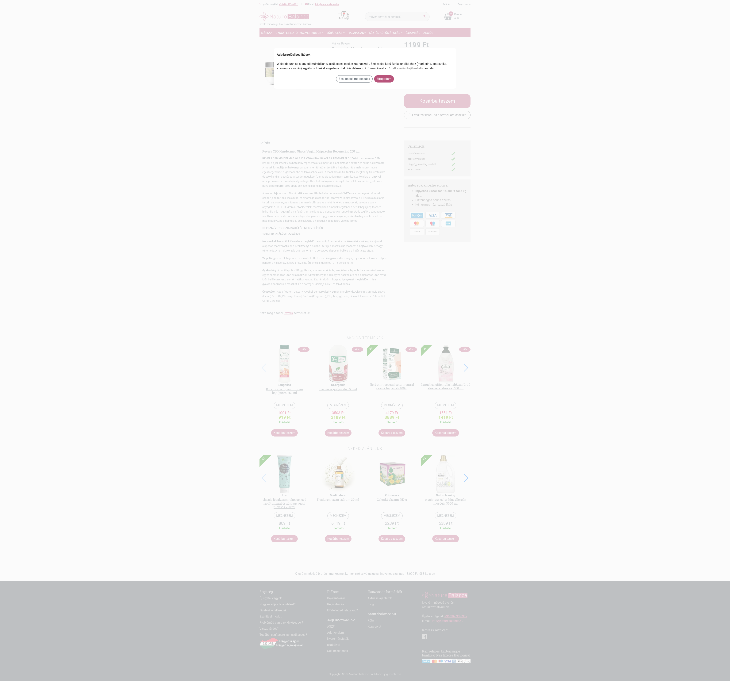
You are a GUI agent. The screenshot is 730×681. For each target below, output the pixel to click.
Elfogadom (384, 79)
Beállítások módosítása (354, 79)
